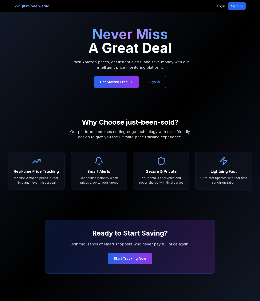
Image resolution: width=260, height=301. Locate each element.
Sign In (154, 82)
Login (221, 6)
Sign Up (237, 6)
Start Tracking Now (130, 258)
